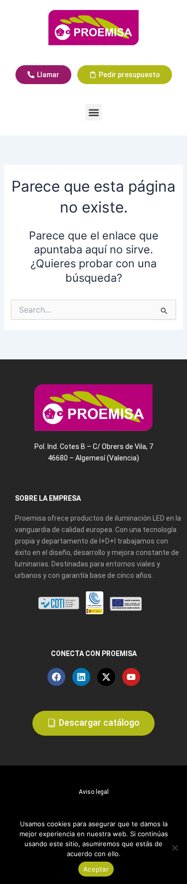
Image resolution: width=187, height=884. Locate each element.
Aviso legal (94, 791)
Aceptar (96, 869)
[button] (93, 112)
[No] (175, 848)
